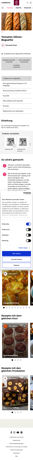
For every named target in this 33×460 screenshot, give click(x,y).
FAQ (16, 456)
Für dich (10, 8)
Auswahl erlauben (16, 259)
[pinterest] (21, 432)
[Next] (30, 144)
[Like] (25, 278)
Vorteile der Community (16, 437)
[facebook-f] (11, 432)
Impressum (16, 453)
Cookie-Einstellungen (16, 450)
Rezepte (18, 8)
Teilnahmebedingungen (16, 443)
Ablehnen (16, 265)
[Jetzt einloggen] (31, 2)
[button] (16, 78)
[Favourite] (25, 274)
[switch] (28, 229)
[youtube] (18, 432)
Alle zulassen (16, 253)
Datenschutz (16, 440)
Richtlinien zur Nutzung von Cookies (16, 446)
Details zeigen (23, 248)
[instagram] (14, 432)
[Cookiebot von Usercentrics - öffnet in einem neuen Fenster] (23, 193)
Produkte (27, 8)
